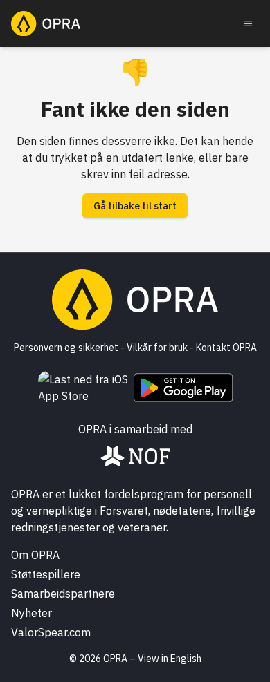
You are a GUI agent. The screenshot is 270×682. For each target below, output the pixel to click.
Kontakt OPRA (226, 347)
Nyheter (31, 613)
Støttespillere (45, 574)
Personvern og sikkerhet (66, 347)
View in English (169, 658)
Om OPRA (35, 555)
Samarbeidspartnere (63, 593)
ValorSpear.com (51, 632)
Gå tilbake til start (135, 206)
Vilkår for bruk (157, 347)
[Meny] (248, 23)
